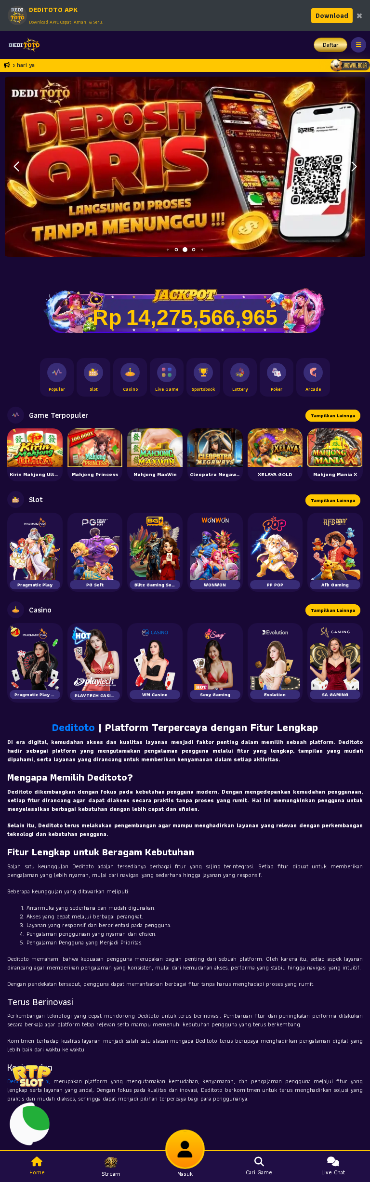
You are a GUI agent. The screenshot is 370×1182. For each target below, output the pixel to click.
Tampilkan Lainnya (333, 416)
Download (332, 15)
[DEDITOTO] (22, 45)
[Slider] (185, 165)
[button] (353, 166)
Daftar (331, 44)
